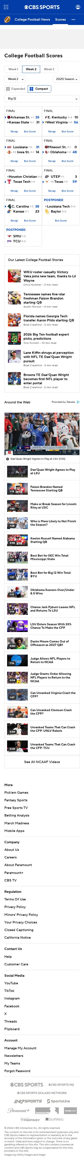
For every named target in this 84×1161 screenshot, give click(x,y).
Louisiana (20, 147)
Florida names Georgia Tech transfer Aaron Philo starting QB (48, 318)
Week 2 (31, 69)
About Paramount (18, 865)
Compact (41, 89)
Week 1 (13, 69)
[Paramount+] (18, 1105)
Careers (10, 857)
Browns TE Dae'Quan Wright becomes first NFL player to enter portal (46, 379)
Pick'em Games (16, 792)
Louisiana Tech (58, 206)
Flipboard (12, 1025)
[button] (6, 7)
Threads (10, 1017)
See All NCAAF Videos (42, 762)
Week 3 (49, 69)
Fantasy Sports (15, 800)
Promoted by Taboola (63, 402)
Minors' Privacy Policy (21, 915)
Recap (14, 131)
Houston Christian (23, 176)
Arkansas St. (20, 117)
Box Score (30, 131)
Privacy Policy (15, 907)
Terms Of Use (15, 899)
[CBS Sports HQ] (61, 1080)
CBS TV (10, 880)
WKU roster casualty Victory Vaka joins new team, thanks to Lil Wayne (49, 276)
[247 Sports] (28, 1096)
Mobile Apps (14, 831)
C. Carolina (20, 206)
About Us (11, 850)
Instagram (12, 994)
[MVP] (70, 1105)
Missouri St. (57, 147)
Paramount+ (13, 873)
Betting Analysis (16, 815)
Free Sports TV (16, 808)
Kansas (18, 211)
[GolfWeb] (54, 1115)
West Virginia (57, 122)
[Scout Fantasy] (30, 1115)
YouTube (11, 979)
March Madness (16, 823)
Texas (58, 181)
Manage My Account (20, 1044)
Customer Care (16, 960)
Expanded (18, 89)
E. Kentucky (57, 117)
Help (8, 952)
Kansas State (19, 122)
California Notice (17, 933)
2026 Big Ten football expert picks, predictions (46, 336)
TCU (16, 241)
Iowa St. (23, 152)
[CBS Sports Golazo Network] (42, 1088)
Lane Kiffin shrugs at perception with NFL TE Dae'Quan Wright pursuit (48, 357)
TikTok (9, 987)
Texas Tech (21, 181)
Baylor (56, 211)
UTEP (55, 176)
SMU (17, 236)
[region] (42, 434)
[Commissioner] (47, 1105)
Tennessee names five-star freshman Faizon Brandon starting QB (44, 298)
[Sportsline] (58, 1096)
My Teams (12, 1059)
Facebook (11, 1002)
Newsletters (13, 1052)
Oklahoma (58, 152)
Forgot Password (17, 1067)
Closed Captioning (18, 926)
